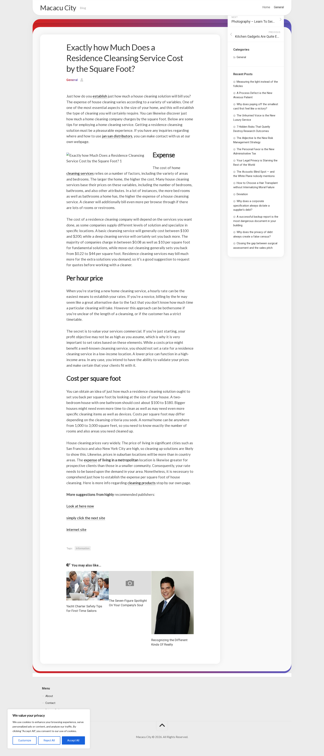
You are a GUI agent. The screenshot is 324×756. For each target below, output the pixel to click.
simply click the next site (85, 518)
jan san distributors (117, 136)
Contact (50, 703)
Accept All (73, 740)
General (279, 7)
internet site (76, 529)
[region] (49, 729)
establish (100, 96)
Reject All (49, 740)
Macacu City (58, 8)
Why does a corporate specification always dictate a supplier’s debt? (251, 205)
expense (90, 460)
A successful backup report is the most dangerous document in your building (255, 221)
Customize (24, 740)
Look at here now (80, 506)
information (82, 548)
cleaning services (80, 173)
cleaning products (142, 483)
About (49, 696)
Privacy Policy (53, 710)
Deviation (242, 194)
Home (266, 7)
